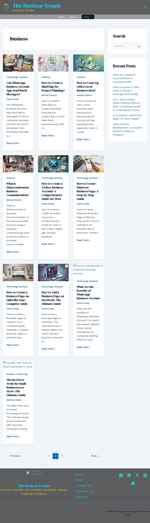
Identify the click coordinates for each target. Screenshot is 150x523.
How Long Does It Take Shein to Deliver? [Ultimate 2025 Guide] (126, 91)
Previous (13, 455)
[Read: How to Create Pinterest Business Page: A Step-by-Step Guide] (88, 163)
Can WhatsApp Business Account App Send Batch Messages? (17, 88)
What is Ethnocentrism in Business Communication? (17, 189)
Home (61, 16)
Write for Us (84, 491)
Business (23, 77)
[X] (137, 475)
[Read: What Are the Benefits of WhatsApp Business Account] (88, 269)
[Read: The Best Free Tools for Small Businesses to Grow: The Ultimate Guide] (18, 364)
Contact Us (83, 485)
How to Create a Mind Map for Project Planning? (53, 86)
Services (81, 497)
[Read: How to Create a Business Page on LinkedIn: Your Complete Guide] (18, 272)
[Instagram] (133, 483)
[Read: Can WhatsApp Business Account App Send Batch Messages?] (18, 62)
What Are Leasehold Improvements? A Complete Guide (124, 78)
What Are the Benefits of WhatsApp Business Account (88, 292)
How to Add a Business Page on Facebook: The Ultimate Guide (53, 298)
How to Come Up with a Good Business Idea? (88, 86)
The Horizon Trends (37, 5)
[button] (145, 7)
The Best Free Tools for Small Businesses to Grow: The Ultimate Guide (16, 387)
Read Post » (12, 143)
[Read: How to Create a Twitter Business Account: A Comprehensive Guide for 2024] (53, 163)
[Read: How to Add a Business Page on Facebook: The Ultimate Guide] (53, 272)
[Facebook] (121, 475)
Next (95, 455)
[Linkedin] (129, 475)
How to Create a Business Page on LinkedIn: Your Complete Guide (17, 298)
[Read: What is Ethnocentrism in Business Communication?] (18, 163)
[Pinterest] (145, 475)
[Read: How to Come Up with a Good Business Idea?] (88, 62)
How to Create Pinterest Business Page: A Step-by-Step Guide (87, 191)
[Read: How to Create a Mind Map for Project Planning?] (53, 62)
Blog (86, 16)
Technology (12, 77)
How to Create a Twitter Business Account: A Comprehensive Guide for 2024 (52, 191)
